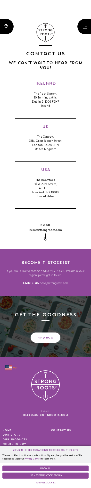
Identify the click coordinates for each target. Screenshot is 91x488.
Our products (14, 439)
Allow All (46, 468)
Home (7, 430)
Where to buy (14, 444)
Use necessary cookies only (45, 475)
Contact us (61, 430)
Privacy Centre (33, 458)
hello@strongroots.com (45, 230)
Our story (11, 435)
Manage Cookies (46, 482)
